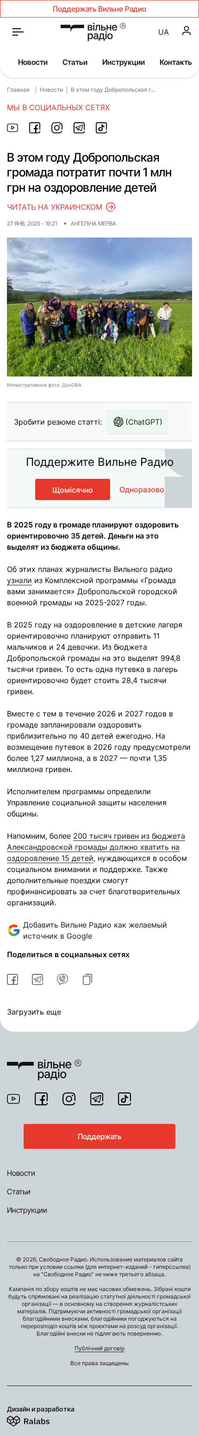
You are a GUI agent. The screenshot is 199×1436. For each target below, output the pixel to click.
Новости (33, 62)
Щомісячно (72, 490)
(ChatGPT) (143, 421)
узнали (19, 580)
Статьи (74, 62)
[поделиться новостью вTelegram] (37, 979)
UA (163, 32)
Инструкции (123, 62)
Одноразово (141, 489)
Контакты (176, 62)
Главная (18, 89)
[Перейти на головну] (44, 1064)
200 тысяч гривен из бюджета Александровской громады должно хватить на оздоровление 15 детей (96, 847)
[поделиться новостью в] (12, 127)
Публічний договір (99, 1348)
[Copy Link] (87, 979)
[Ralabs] (39, 1419)
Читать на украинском (54, 207)
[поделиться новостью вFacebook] (12, 979)
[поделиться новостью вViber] (62, 979)
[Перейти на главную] (93, 32)
